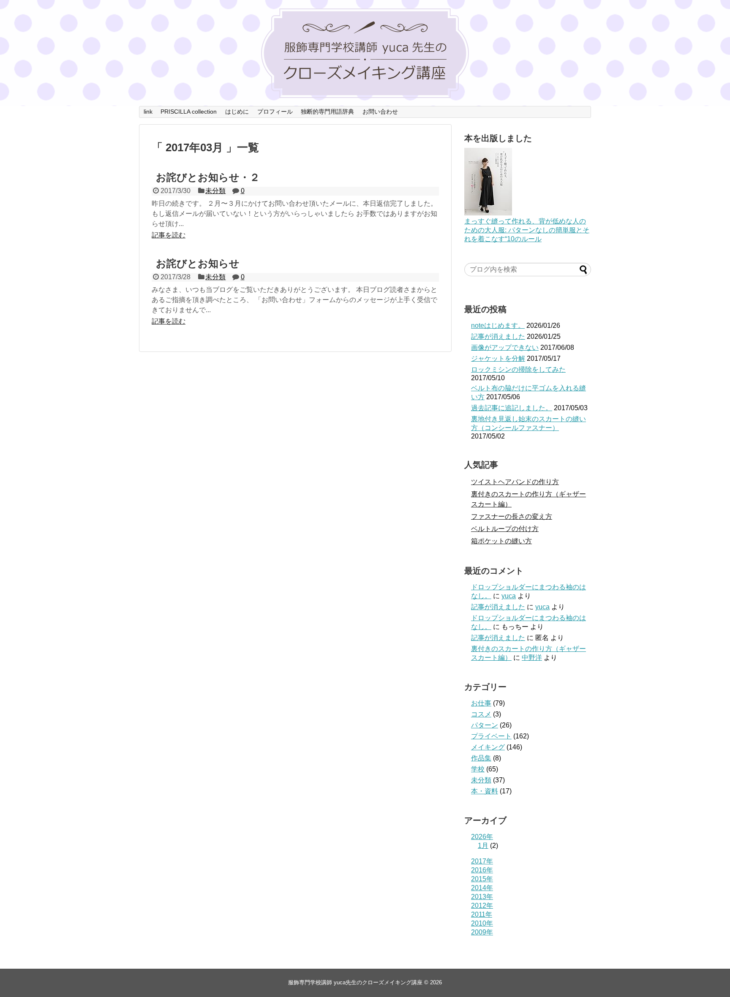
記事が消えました (498, 336)
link (148, 111)
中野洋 (532, 657)
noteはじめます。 (498, 325)
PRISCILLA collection (189, 111)
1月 (483, 845)
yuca (508, 595)
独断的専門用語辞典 (327, 111)
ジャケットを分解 (498, 358)
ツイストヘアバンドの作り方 (515, 481)
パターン (484, 725)
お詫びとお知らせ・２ (208, 177)
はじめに (237, 111)
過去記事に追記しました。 (511, 407)
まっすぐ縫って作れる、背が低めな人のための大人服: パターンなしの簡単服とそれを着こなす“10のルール (526, 230)
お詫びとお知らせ (198, 263)
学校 (478, 769)
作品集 (481, 758)
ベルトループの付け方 (505, 528)
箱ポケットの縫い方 (501, 541)
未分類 (215, 190)
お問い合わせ (380, 111)
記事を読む (168, 235)
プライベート (491, 736)
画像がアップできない (505, 347)
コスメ (481, 714)
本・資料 (484, 791)
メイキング (488, 747)
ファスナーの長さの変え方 (511, 516)
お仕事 (481, 703)
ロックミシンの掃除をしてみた (518, 369)
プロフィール (275, 111)
